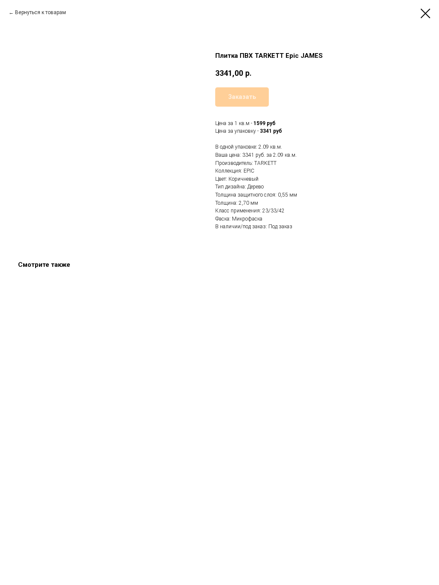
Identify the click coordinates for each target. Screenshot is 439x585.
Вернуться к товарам (40, 12)
